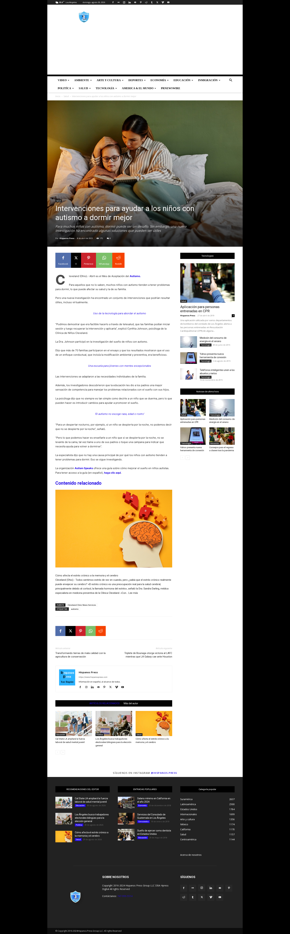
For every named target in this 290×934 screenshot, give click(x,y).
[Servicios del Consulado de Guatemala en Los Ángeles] (126, 818)
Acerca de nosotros (191, 854)
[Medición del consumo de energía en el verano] (188, 342)
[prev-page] (57, 752)
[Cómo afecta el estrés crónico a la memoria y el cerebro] (113, 530)
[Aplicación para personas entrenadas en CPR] (207, 283)
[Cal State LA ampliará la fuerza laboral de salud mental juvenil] (73, 723)
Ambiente (81, 80)
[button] (231, 80)
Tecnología (105, 88)
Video (62, 80)
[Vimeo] (162, 2)
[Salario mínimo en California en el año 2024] (126, 802)
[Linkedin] (129, 2)
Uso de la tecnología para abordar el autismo (119, 313)
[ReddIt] (101, 631)
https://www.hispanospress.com (93, 677)
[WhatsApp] (91, 631)
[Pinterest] (140, 2)
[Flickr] (118, 2)
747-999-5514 (124, 896)
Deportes (135, 80)
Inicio (57, 96)
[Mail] (135, 2)
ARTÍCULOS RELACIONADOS (104, 703)
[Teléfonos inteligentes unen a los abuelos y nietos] (188, 374)
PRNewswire (170, 88)
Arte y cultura (109, 80)
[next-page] (63, 752)
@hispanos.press (164, 772)
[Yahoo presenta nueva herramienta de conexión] (188, 358)
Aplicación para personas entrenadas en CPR (200, 309)
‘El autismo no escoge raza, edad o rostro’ (119, 413)
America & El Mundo (137, 88)
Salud (83, 88)
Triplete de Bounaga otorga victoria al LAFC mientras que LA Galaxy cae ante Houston (148, 655)
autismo (75, 609)
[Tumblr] (151, 2)
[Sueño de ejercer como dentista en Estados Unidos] (126, 834)
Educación (182, 80)
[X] (157, 2)
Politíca (64, 88)
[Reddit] (146, 2)
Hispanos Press (66, 238)
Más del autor (131, 703)
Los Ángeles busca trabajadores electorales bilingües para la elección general (113, 742)
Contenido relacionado (78, 483)
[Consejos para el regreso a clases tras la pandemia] (222, 436)
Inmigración (208, 80)
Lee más (133, 593)
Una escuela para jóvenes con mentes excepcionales (119, 365)
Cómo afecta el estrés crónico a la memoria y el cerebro (86, 575)
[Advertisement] (145, 51)
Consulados (143, 821)
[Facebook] (112, 2)
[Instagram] (124, 2)
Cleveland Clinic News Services (82, 605)
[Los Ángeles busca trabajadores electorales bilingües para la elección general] (113, 723)
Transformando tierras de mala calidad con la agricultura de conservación (80, 655)
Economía (158, 80)
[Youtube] (168, 2)
